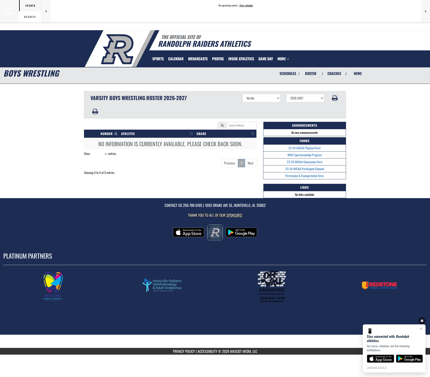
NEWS (358, 73)
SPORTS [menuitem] (158, 58)
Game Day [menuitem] (265, 58)
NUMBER (107, 133)
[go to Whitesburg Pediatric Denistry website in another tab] (73, 286)
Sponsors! (234, 215)
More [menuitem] (282, 58)
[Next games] (425, 11)
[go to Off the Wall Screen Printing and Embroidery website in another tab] (291, 286)
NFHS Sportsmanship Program (305, 154)
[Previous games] (45, 11)
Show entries (100, 153)
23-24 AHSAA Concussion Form (304, 161)
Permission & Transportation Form (304, 175)
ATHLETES (128, 133)
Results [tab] (30, 17)
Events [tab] (31, 5)
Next (251, 163)
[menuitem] (176, 58)
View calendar (246, 5)
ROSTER (310, 73)
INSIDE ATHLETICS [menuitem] (241, 58)
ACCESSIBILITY (207, 351)
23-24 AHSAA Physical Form (304, 148)
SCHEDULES (288, 73)
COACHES (334, 73)
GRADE (201, 133)
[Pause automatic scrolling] (422, 320)
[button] (335, 98)
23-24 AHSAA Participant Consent (304, 168)
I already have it (377, 367)
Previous (229, 163)
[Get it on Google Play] (409, 359)
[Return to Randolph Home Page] (117, 49)
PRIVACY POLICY (184, 351)
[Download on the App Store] (380, 359)
